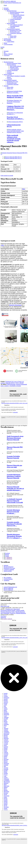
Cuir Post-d (3, 616)
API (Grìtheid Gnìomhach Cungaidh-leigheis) (16, 25)
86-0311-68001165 (8, 589)
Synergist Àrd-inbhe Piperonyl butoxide (13, 457)
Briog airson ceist (5, 606)
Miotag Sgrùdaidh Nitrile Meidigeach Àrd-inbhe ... (15, 96)
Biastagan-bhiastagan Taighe (17, 12)
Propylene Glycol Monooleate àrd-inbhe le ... (15, 118)
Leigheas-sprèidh (20, 610)
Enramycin (12, 613)
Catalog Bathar (10, 41)
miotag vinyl (13, 37)
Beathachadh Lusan (15, 31)
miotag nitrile (13, 36)
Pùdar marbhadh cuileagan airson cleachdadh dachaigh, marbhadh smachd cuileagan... (14, 138)
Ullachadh (12, 27)
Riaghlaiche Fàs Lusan (15, 30)
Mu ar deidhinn (7, 40)
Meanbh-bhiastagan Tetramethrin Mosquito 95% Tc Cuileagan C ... (14, 536)
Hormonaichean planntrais (13, 29)
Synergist (12, 20)
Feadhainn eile (13, 22)
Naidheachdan (7, 38)
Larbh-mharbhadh (17, 17)
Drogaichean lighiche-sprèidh (8, 610)
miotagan (9, 34)
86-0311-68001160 (8, 588)
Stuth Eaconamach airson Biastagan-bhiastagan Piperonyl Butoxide (15, 437)
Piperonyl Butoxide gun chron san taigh (14, 466)
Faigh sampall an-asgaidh (7, 175)
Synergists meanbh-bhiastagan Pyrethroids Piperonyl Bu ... (14, 523)
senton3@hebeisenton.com (10, 587)
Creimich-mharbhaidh (15, 19)
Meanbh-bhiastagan (11, 10)
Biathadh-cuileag (17, 16)
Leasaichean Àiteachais (15, 33)
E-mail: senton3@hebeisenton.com (12, 2)
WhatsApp (3, 617)
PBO (23, 189)
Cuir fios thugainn (8, 44)
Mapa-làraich (16, 609)
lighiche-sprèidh (11, 23)
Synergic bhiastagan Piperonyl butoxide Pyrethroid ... (13, 511)
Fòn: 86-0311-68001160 (10, 1)
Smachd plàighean (14, 13)
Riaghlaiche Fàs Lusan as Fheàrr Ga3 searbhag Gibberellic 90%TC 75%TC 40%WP (12, 382)
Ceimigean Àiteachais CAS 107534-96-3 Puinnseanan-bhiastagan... (15, 107)
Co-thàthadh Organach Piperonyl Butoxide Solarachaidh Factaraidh (15, 500)
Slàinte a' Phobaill (8, 54)
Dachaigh (6, 8)
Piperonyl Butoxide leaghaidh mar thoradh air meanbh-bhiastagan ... (15, 488)
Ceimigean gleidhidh (9, 569)
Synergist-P (6, 55)
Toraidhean (6, 9)
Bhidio (5, 43)
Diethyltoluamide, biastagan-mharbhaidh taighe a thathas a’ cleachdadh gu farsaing (14, 385)
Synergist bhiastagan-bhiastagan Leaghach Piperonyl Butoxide (14, 476)
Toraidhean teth (9, 609)
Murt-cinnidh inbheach (18, 15)
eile (4, 52)
